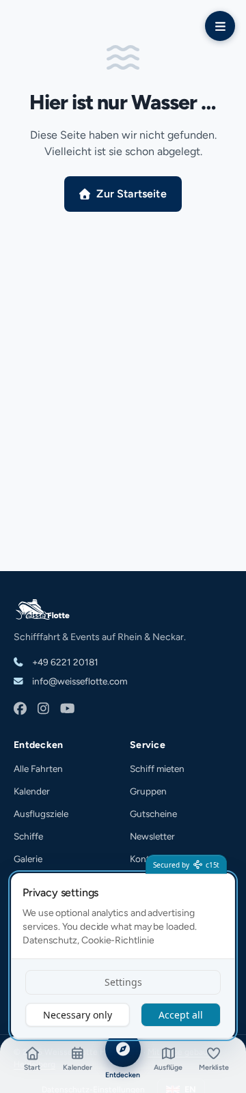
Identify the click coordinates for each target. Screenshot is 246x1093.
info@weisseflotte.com (78, 681)
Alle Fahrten (38, 768)
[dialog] (123, 955)
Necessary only (77, 1014)
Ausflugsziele (41, 813)
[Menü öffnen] (220, 26)
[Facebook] (20, 709)
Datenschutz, (51, 940)
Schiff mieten (157, 768)
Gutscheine (153, 813)
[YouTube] (67, 709)
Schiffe (28, 836)
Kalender (32, 791)
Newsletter (152, 836)
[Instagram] (43, 709)
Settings (123, 982)
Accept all (181, 1014)
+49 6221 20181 (64, 661)
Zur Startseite (131, 193)
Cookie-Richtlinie (117, 940)
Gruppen (148, 791)
